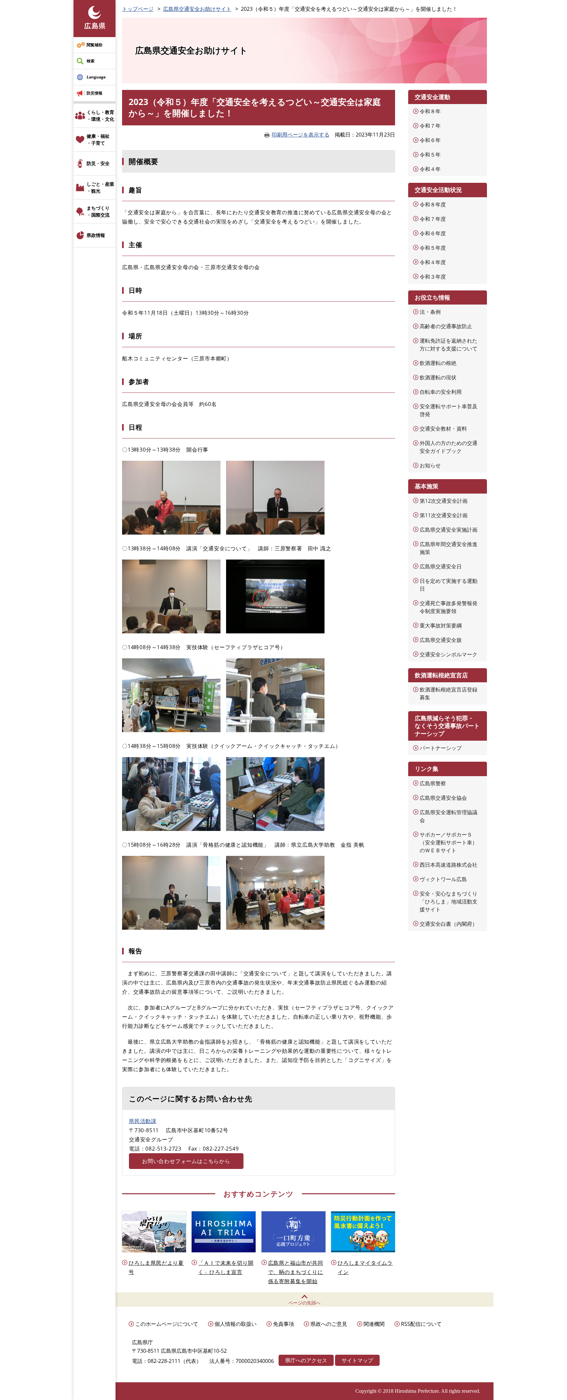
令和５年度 (433, 247)
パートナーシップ (441, 748)
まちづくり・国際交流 (98, 211)
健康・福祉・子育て (98, 139)
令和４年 (430, 169)
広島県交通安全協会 (443, 797)
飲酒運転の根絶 (438, 363)
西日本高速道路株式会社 (448, 864)
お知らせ (430, 465)
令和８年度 (433, 204)
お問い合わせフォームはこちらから (186, 1161)
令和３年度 (433, 276)
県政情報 (96, 235)
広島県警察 (433, 783)
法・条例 (430, 311)
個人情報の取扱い (236, 1323)
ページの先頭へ (304, 1303)
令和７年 (430, 125)
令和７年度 (433, 219)
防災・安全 (98, 163)
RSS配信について (421, 1323)
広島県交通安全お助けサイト (197, 8)
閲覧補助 (94, 45)
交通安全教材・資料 (443, 428)
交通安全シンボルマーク (448, 654)
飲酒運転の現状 (438, 377)
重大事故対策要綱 (441, 625)
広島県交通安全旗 (441, 640)
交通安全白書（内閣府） (448, 923)
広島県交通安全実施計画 (448, 529)
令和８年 (430, 111)
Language (96, 77)
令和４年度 (433, 262)
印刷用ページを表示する (300, 134)
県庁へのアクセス (306, 1360)
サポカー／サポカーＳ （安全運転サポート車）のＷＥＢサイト (448, 842)
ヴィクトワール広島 (443, 879)
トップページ (138, 8)
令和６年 (430, 140)
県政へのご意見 (328, 1323)
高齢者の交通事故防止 (446, 326)
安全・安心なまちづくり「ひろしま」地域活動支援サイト (448, 901)
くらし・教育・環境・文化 (100, 115)
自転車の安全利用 (441, 391)
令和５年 (430, 154)
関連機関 (374, 1323)
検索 (90, 61)
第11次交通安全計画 (444, 515)
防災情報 (94, 93)
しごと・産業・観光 (100, 187)
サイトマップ (357, 1360)
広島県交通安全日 (441, 566)
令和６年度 (433, 233)
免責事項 (283, 1323)
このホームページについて (166, 1323)
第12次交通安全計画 (444, 500)
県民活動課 (143, 1121)
